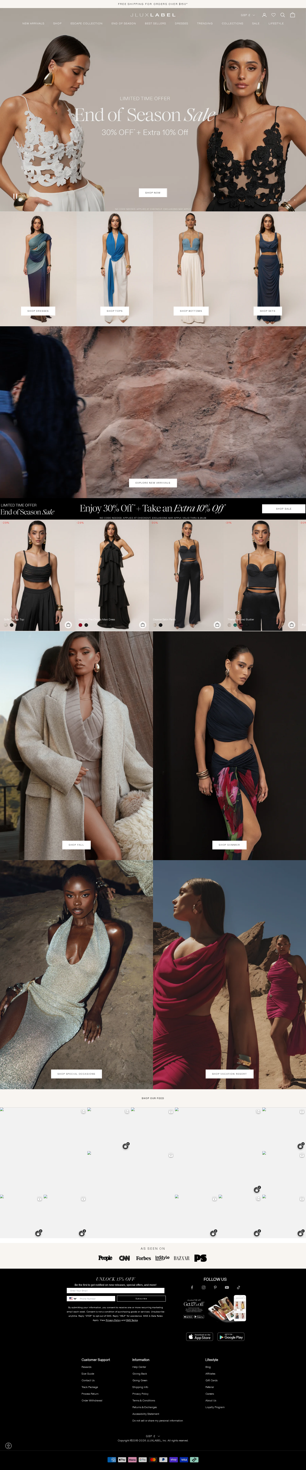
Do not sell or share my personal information (157, 1420)
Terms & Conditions (143, 1400)
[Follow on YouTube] (227, 1287)
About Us (210, 1400)
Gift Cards (211, 1380)
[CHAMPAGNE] (155, 625)
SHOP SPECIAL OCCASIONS (77, 1073)
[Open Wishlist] (274, 15)
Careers (209, 1393)
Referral (209, 1387)
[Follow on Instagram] (203, 1287)
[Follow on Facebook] (192, 1287)
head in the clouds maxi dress (97, 619)
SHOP (57, 23)
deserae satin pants (164, 619)
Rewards (86, 1367)
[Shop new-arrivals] (153, 412)
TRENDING (205, 23)
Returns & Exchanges (144, 1407)
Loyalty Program (215, 1407)
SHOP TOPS (115, 311)
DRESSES (181, 23)
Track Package (90, 1387)
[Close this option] (8, 1446)
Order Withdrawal (92, 1400)
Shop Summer (229, 844)
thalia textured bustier (241, 619)
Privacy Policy (113, 1320)
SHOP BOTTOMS (191, 311)
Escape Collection (87, 23)
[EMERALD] (236, 625)
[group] (153, 509)
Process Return (90, 1393)
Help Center (139, 1367)
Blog (208, 1367)
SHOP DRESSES (38, 311)
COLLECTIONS (232, 23)
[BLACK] (12, 625)
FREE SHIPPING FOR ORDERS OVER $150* (153, 4)
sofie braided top (14, 619)
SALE (256, 23)
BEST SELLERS (155, 23)
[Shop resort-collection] (153, 110)
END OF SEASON (124, 23)
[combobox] (72, 1298)
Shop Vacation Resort (229, 1073)
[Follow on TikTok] (238, 1287)
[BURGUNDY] (242, 625)
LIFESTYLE (276, 23)
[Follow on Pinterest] (215, 1287)
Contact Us (88, 1380)
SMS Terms (132, 1320)
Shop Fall (76, 844)
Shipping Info (140, 1387)
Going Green (139, 1380)
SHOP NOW (152, 203)
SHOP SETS (268, 311)
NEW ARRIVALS (33, 23)
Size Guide (88, 1373)
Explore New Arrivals (153, 482)
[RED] (81, 625)
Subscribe (141, 1298)
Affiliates (210, 1373)
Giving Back (139, 1373)
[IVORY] (6, 625)
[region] (153, 110)
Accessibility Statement (145, 1413)
